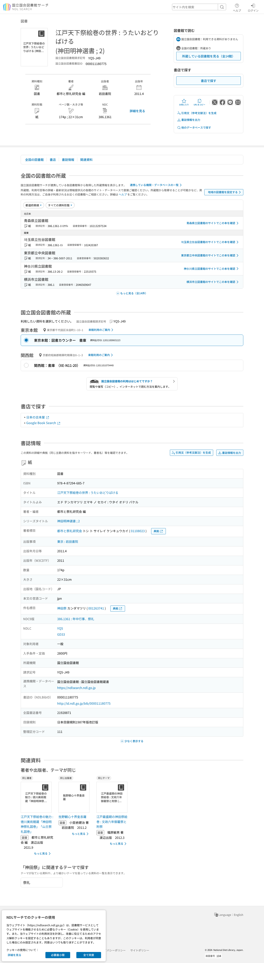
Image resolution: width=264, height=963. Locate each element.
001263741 (96, 608)
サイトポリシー (139, 950)
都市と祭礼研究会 (69, 530)
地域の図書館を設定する (223, 192)
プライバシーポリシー (112, 950)
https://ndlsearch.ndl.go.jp (76, 687)
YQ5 (60, 628)
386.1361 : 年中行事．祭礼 (75, 618)
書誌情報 (68, 159)
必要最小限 (58, 955)
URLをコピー (199, 104)
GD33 (61, 634)
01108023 (138, 530)
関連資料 (86, 159)
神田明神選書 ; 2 (68, 521)
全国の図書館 (34, 159)
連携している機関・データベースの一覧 (154, 185)
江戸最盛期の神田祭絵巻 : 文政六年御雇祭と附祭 (111, 821)
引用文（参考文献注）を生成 (198, 113)
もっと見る (41, 853)
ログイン (253, 10)
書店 (53, 159)
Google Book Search (41, 422)
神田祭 (61, 608)
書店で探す (208, 80)
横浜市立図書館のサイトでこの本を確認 (211, 282)
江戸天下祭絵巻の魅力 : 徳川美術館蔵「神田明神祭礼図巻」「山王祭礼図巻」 (37, 824)
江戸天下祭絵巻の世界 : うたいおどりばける (87, 492)
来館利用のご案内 (99, 330)
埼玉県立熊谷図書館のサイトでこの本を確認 (208, 242)
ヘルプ (237, 10)
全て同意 (88, 955)
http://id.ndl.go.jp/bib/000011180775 (84, 703)
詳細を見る (137, 110)
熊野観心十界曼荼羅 (72, 816)
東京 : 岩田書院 (67, 541)
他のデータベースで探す (196, 127)
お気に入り (184, 104)
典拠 (156, 531)
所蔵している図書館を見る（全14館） (208, 56)
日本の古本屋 (36, 417)
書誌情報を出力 (190, 120)
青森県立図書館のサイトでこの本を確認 (211, 223)
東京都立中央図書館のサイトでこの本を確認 (208, 255)
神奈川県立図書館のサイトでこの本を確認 (209, 269)
